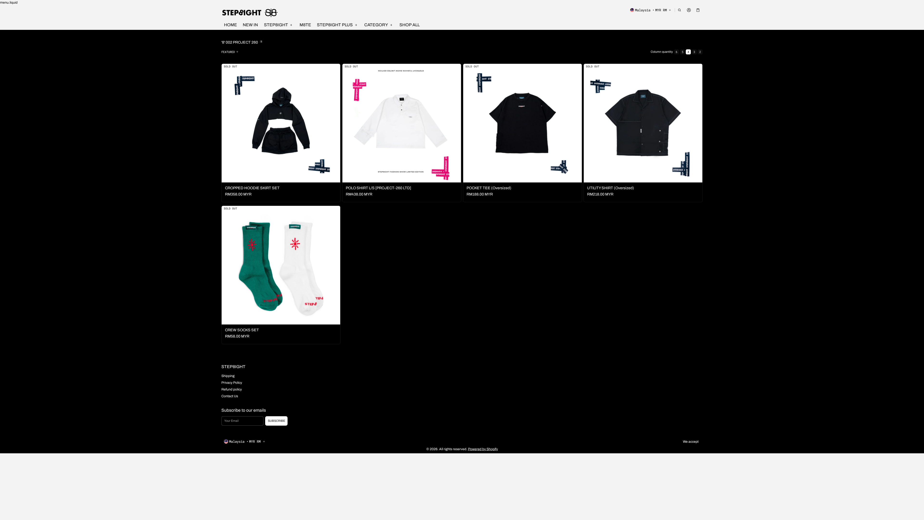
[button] (679, 10)
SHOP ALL (409, 25)
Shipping (228, 376)
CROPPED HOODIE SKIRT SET (252, 188)
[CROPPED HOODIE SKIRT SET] (281, 123)
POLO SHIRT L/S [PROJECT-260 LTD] (378, 188)
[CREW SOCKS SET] (281, 265)
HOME (230, 25)
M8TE (305, 25)
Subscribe (276, 420)
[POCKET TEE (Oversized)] (522, 123)
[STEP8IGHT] (250, 12)
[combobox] (230, 51)
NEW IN (250, 25)
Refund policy (231, 389)
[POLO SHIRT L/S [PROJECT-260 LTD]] (401, 123)
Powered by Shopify (483, 449)
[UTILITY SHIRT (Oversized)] (643, 123)
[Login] (688, 10)
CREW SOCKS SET (242, 330)
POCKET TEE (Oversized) (489, 188)
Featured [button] (228, 52)
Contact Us (229, 396)
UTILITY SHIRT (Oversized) (610, 188)
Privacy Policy (231, 382)
